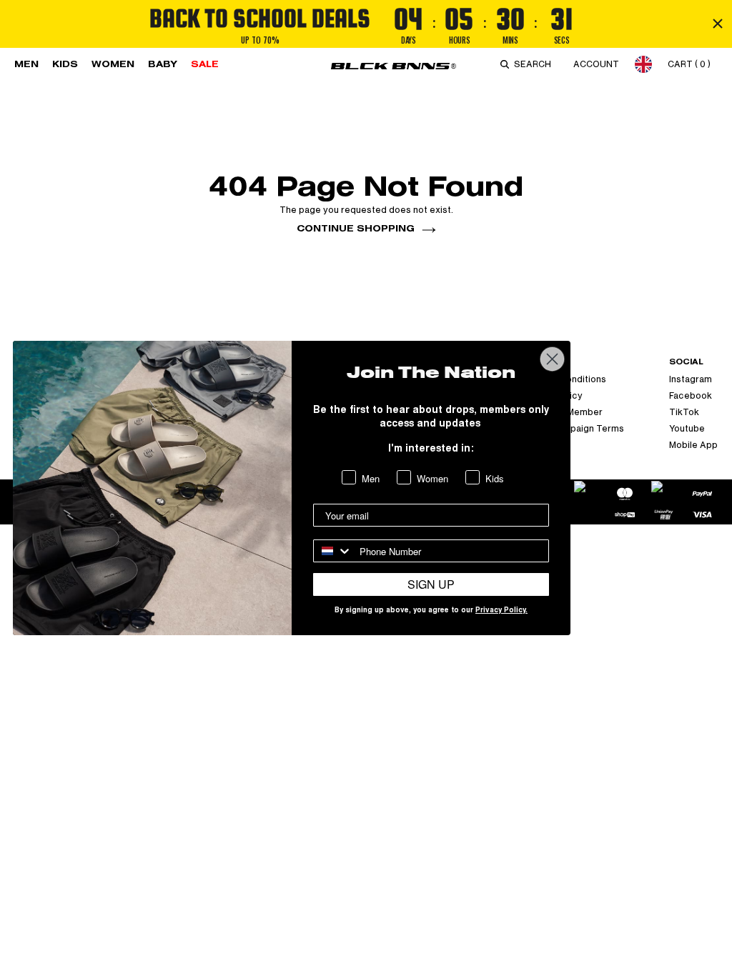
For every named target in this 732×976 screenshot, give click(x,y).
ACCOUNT (596, 64)
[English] (643, 64)
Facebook (690, 396)
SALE (205, 64)
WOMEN (113, 64)
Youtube (687, 429)
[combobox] (535, 64)
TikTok (684, 412)
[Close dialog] (552, 359)
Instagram (690, 379)
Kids (65, 64)
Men (26, 64)
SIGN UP (431, 584)
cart (689, 64)
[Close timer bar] (717, 23)
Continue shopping (356, 228)
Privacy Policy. (501, 610)
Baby (162, 64)
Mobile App (693, 445)
